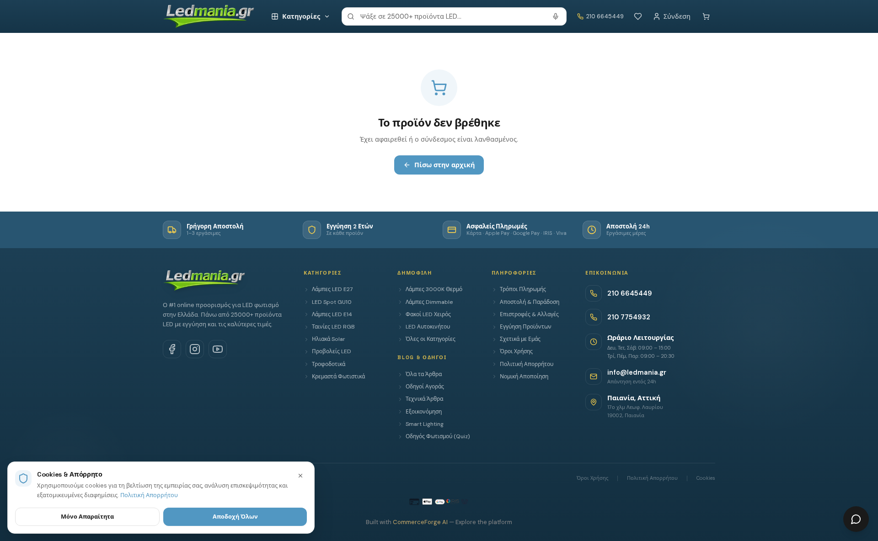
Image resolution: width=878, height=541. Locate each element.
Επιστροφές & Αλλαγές (529, 314)
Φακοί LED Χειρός (428, 314)
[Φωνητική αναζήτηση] (555, 16)
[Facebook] (172, 349)
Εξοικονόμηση (424, 411)
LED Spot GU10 (332, 302)
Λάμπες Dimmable (429, 302)
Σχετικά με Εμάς (520, 339)
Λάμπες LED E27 (332, 289)
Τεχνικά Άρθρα (424, 399)
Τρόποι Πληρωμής (523, 289)
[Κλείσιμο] (300, 475)
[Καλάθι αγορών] (706, 16)
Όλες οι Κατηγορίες (430, 339)
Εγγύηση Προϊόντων (525, 326)
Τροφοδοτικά (328, 364)
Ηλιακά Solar (328, 339)
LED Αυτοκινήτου (428, 326)
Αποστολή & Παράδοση (529, 302)
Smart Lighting (425, 424)
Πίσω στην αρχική (444, 165)
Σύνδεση (677, 16)
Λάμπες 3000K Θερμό (434, 289)
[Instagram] (195, 349)
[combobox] (454, 16)
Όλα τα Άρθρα (424, 374)
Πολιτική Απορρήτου (526, 364)
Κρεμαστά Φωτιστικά (338, 376)
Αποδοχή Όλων (235, 516)
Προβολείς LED (331, 351)
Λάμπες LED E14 (332, 314)
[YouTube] (218, 349)
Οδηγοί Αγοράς (425, 386)
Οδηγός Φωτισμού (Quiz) (438, 436)
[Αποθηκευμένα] (638, 16)
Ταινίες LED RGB (333, 326)
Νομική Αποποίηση (524, 376)
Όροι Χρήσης (516, 351)
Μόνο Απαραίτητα (87, 516)
